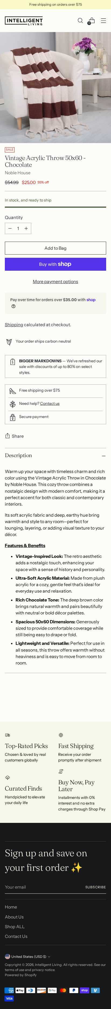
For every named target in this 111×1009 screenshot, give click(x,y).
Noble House (17, 172)
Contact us (50, 403)
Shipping (14, 324)
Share (18, 436)
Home (11, 907)
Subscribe (95, 887)
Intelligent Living (48, 965)
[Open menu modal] (103, 20)
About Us (14, 917)
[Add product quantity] (26, 228)
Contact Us (16, 936)
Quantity (14, 217)
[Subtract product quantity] (10, 228)
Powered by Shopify (21, 975)
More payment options (55, 281)
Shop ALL (15, 926)
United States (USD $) (28, 957)
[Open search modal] (80, 20)
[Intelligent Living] (24, 20)
